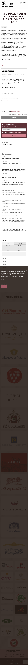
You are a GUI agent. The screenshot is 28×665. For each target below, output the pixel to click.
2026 (4, 240)
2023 (4, 264)
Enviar (14, 117)
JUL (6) (8, 250)
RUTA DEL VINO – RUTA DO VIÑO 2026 (11, 164)
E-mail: (3, 96)
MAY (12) (8, 248)
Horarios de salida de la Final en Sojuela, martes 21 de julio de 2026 (12, 176)
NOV (8, 255)
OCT (20, 252)
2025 (4, 258)
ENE (8, 243)
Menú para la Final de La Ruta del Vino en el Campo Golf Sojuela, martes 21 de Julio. (13, 183)
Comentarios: (4, 100)
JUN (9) (20, 248)
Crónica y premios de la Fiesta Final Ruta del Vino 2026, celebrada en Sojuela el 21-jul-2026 (14, 169)
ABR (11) (20, 245)
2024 (4, 261)
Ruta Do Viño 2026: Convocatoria (10, 158)
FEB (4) (20, 243)
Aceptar (4, 286)
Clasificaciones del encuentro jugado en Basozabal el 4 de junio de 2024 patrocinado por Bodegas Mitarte (13, 205)
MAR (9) (8, 245)
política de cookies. (5, 275)
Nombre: (3, 91)
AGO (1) (20, 250)
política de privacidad (15, 111)
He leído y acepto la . (11, 111)
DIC (20, 255)
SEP (8, 252)
